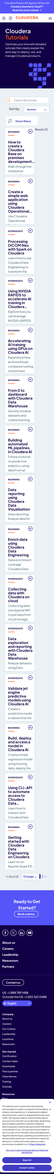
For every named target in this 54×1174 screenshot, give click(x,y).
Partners (8, 966)
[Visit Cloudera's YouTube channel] (30, 933)
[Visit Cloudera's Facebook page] (5, 933)
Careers (8, 948)
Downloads (8, 1066)
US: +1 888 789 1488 (15, 992)
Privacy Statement (37, 1144)
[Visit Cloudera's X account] (13, 933)
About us (8, 942)
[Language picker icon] (10, 18)
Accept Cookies (27, 1168)
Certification (9, 1056)
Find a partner (10, 1071)
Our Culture (8, 1028)
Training (6, 1081)
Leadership (10, 954)
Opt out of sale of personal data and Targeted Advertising (27, 1151)
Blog (5, 1098)
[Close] (50, 1102)
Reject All (27, 1160)
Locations (8, 1039)
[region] (27, 1136)
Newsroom (10, 960)
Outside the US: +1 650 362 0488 (24, 997)
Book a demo (26, 914)
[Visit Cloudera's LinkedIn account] (21, 933)
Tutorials (7, 1086)
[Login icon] (4, 18)
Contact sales (10, 1061)
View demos (9, 1076)
